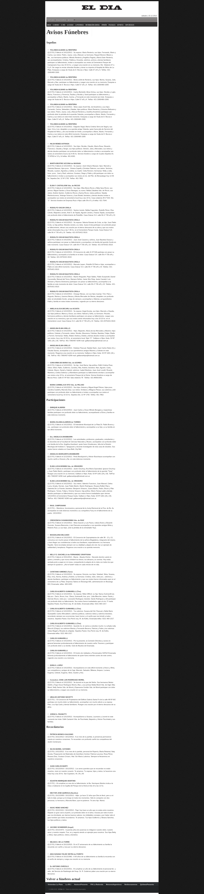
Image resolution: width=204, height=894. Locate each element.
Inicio (49, 25)
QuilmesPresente (147, 884)
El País (63, 25)
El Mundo (56, 25)
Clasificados (51, 20)
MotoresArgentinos (114, 884)
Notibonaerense (130, 884)
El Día (60, 889)
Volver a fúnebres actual (63, 879)
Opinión (104, 25)
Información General (92, 25)
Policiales (112, 25)
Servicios (71, 20)
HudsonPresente (81, 884)
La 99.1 (68, 884)
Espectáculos (129, 25)
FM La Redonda (96, 884)
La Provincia (79, 25)
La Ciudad (70, 25)
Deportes (120, 25)
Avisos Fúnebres (61, 20)
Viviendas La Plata (55, 884)
